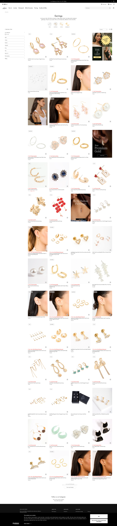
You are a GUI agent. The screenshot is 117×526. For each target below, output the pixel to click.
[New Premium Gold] (102, 143)
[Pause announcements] (113, 1)
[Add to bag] (46, 57)
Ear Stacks (55, 27)
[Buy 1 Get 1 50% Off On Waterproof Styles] (38, 111)
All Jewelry (6, 12)
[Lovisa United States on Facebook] (2, 4)
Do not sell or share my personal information (99, 521)
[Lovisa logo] (4, 8)
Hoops (61, 27)
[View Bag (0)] (113, 8)
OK (99, 516)
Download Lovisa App (79, 511)
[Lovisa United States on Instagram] (4, 4)
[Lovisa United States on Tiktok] (6, 4)
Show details (27, 523)
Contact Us (65, 511)
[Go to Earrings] (109, 8)
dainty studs (69, 18)
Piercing (89, 511)
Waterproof (67, 27)
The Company (54, 511)
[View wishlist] (114, 4)
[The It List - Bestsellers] (102, 46)
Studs (50, 27)
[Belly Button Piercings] (81, 207)
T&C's (91, 1)
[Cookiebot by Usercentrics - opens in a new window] (15, 524)
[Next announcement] (111, 1)
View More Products (70, 487)
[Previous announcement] (3, 1)
